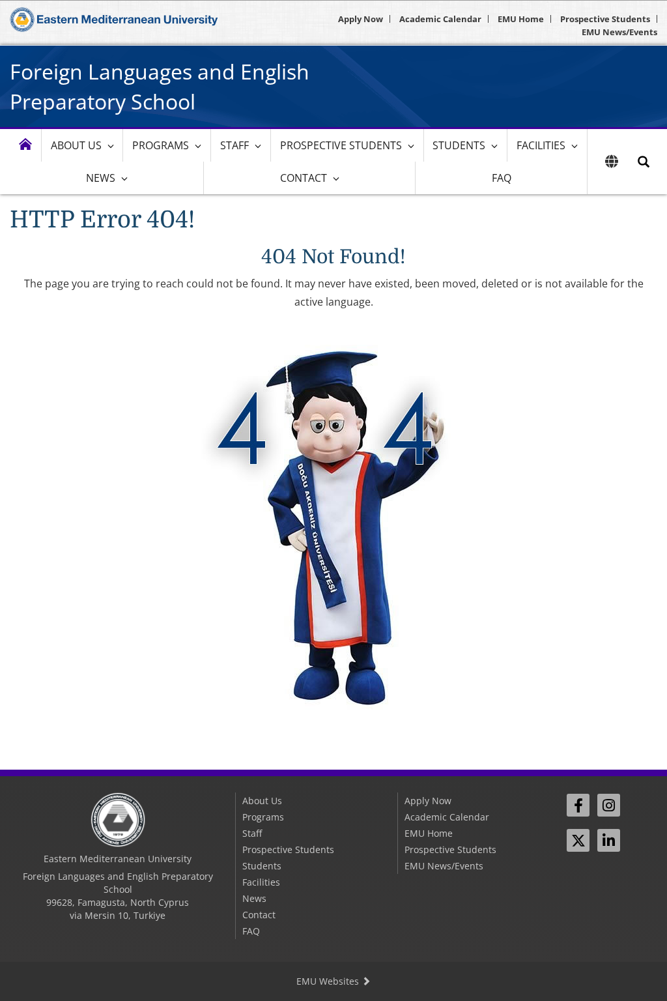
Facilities (541, 145)
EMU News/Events (619, 32)
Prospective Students (605, 19)
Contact (303, 178)
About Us (76, 145)
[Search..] (643, 161)
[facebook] (578, 805)
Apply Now (360, 19)
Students (459, 145)
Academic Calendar (440, 19)
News (100, 178)
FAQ (501, 178)
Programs (160, 145)
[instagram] (608, 805)
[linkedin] (608, 840)
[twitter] (578, 840)
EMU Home (521, 19)
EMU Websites (329, 981)
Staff (234, 145)
